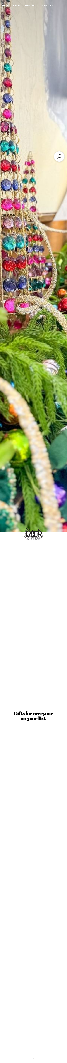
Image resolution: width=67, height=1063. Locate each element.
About (16, 5)
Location (30, 5)
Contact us (46, 5)
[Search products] (59, 156)
